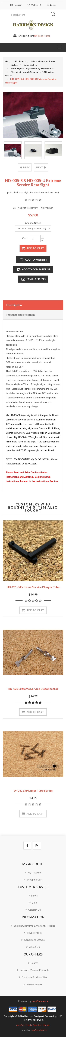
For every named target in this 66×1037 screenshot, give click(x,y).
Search (54, 15)
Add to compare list (36, 269)
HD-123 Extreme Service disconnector (33, 688)
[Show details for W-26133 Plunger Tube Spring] (33, 754)
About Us (34, 946)
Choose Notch (33, 222)
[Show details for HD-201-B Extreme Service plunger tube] (33, 550)
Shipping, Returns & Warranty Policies (34, 925)
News (34, 895)
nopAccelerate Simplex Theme (33, 1024)
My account (34, 872)
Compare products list (34, 977)
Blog (34, 902)
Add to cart (35, 248)
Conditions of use (34, 939)
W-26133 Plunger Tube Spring (33, 790)
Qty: (24, 238)
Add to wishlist (36, 259)
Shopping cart (34, 879)
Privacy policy (34, 932)
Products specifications (20, 314)
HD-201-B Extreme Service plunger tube (33, 587)
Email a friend (36, 278)
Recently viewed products (34, 970)
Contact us (34, 909)
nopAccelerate (39, 1029)
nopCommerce (40, 1001)
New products (34, 984)
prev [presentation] (26, 167)
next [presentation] (39, 167)
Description (14, 305)
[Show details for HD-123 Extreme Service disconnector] (33, 652)
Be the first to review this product (33, 207)
